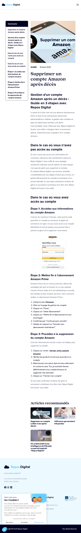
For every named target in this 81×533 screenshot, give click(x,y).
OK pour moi (39, 522)
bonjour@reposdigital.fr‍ (12, 473)
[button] (77, 4)
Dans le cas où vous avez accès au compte (17, 65)
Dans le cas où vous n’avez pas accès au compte (15, 55)
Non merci (9, 522)
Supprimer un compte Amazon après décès (16, 30)
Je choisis (24, 522)
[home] (12, 4)
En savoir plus (71, 500)
